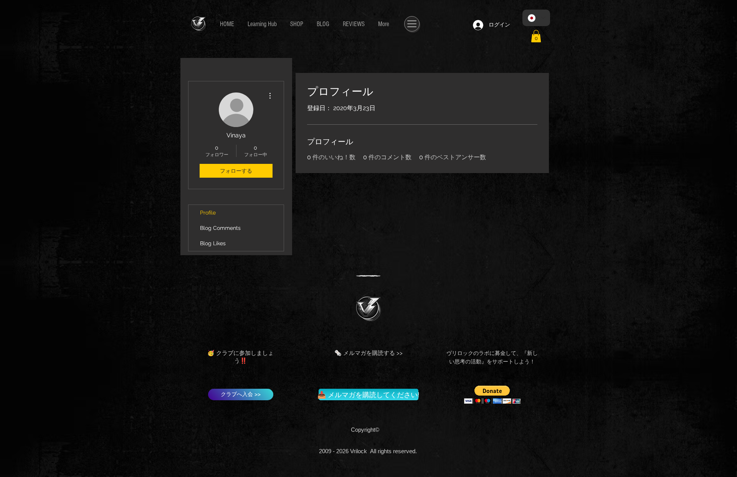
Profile (208, 213)
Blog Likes (213, 243)
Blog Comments (220, 228)
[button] (536, 36)
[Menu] (412, 23)
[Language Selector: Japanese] (536, 18)
